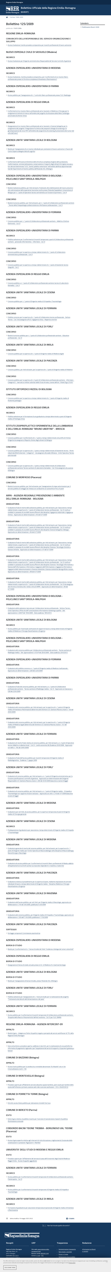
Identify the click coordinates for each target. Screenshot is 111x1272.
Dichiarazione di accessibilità (67, 1257)
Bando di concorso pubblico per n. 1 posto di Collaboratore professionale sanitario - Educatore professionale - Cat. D (38, 336)
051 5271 (16, 1256)
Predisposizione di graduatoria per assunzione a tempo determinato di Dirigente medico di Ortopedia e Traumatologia (41, 831)
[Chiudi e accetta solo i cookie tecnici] (106, 1262)
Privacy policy (72, 1263)
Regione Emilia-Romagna (14, 2)
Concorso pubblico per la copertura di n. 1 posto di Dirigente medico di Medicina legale (36, 353)
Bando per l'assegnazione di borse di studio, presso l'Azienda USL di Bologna (32, 981)
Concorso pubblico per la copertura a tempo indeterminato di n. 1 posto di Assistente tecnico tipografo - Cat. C (38, 266)
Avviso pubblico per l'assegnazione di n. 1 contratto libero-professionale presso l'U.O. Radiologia (39, 95)
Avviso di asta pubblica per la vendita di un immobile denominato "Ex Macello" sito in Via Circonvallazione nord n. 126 (37, 1067)
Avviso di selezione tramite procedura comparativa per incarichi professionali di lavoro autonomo (39, 45)
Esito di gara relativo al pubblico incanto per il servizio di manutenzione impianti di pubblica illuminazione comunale (38, 1120)
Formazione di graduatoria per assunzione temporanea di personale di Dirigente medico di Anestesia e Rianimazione (41, 1209)
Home (7, 17)
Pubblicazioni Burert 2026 (90, 27)
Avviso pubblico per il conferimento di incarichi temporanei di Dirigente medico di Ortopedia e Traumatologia (38, 1190)
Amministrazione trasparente (67, 1249)
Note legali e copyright (65, 1252)
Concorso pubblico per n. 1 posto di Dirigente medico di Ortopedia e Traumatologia (34, 301)
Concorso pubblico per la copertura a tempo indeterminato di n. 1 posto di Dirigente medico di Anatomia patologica (38, 399)
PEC (42, 1256)
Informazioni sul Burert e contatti (89, 1250)
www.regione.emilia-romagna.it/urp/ (40, 1250)
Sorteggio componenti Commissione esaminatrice (24, 933)
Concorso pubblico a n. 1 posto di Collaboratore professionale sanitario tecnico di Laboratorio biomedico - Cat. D (38, 284)
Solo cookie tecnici (10, 1267)
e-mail (38, 1256)
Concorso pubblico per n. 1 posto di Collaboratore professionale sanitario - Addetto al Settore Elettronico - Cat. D (38, 222)
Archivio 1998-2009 (16, 17)
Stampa (71, 1218)
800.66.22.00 (45, 1253)
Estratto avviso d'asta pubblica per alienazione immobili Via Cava (29, 1103)
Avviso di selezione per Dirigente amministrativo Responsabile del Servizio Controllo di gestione (39, 61)
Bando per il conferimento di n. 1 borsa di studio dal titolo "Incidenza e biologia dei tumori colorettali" (41, 949)
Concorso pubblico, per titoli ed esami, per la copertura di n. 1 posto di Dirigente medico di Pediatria (40, 369)
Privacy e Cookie (63, 1254)
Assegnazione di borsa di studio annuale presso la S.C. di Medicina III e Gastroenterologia (37, 965)
